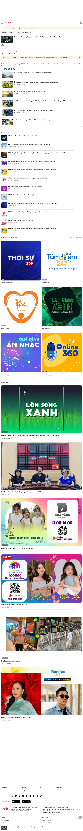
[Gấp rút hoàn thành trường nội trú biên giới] (4, 138)
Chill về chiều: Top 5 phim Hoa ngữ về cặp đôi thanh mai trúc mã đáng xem (33, 212)
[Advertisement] (41, 751)
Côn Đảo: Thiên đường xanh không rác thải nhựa (31, 91)
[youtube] (16, 796)
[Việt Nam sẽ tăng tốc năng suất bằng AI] (4, 197)
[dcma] (34, 796)
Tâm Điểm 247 (46, 282)
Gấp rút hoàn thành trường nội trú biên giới (23, 136)
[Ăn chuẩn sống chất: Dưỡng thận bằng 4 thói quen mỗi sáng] (4, 180)
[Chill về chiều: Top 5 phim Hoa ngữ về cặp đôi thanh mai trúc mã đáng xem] (4, 214)
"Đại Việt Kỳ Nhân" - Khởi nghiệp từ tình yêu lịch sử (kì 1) (22, 492)
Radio (4, 32)
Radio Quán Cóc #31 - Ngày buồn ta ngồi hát (18, 548)
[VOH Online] (10, 23)
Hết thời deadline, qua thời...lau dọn (15, 605)
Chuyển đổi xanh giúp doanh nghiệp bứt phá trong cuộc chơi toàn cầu (27, 827)
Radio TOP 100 (7, 382)
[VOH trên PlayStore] (26, 801)
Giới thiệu (3, 817)
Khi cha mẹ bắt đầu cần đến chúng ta (21, 220)
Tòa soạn (24, 787)
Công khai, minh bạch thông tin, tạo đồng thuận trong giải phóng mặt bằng (33, 169)
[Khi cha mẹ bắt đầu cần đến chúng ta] (4, 222)
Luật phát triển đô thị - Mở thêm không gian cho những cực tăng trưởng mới (33, 203)
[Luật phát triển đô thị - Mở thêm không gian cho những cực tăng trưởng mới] (4, 205)
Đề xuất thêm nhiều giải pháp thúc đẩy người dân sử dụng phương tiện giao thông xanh (43, 101)
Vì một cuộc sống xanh (27, 32)
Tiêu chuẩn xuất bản (46, 823)
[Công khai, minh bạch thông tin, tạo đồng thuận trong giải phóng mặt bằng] (4, 172)
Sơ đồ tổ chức (45, 817)
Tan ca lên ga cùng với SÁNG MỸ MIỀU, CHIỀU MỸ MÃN (27, 186)
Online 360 (45, 374)
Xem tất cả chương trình (75, 237)
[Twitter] (37, 796)
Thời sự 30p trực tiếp (7, 282)
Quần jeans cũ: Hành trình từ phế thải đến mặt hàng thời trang (35, 110)
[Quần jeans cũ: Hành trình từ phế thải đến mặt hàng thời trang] (7, 112)
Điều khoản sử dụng (46, 820)
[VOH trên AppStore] (16, 801)
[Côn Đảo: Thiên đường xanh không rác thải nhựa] (7, 94)
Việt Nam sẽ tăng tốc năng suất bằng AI (22, 195)
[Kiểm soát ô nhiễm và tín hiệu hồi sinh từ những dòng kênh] (7, 75)
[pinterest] (23, 796)
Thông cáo (24, 790)
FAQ (40, 790)
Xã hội (18, 32)
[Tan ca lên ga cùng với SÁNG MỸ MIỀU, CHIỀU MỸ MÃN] (4, 188)
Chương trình (11, 32)
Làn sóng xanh (46, 328)
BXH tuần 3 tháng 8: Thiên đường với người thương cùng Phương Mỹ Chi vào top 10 (31, 435)
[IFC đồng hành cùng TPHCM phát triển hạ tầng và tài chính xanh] (4, 146)
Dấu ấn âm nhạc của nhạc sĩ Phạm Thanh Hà (18, 717)
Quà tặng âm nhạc (6, 374)
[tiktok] (19, 796)
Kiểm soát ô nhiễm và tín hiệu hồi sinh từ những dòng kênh (34, 72)
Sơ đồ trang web (5, 820)
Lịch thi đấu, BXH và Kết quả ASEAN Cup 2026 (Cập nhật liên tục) (22, 28)
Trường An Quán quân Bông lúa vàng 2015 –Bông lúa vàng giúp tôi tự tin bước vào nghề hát (38, 153)
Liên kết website (59, 787)
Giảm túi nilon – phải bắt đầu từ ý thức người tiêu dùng (33, 120)
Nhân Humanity (5, 328)
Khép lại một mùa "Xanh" (11, 661)
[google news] (30, 796)
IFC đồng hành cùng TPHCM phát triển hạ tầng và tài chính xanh (30, 144)
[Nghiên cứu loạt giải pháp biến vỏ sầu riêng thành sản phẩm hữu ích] (7, 84)
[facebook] (12, 796)
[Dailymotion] (41, 796)
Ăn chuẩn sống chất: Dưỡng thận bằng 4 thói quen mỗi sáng (28, 178)
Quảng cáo (4, 787)
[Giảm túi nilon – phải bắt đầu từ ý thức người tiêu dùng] (7, 122)
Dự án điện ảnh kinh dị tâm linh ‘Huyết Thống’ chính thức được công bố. (32, 161)
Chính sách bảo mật (6, 823)
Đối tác (3, 790)
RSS (40, 787)
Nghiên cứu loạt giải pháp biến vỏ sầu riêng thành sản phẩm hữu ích (37, 82)
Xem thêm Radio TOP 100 (75, 382)
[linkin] (26, 796)
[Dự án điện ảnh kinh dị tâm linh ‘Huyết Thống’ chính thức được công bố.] (4, 163)
